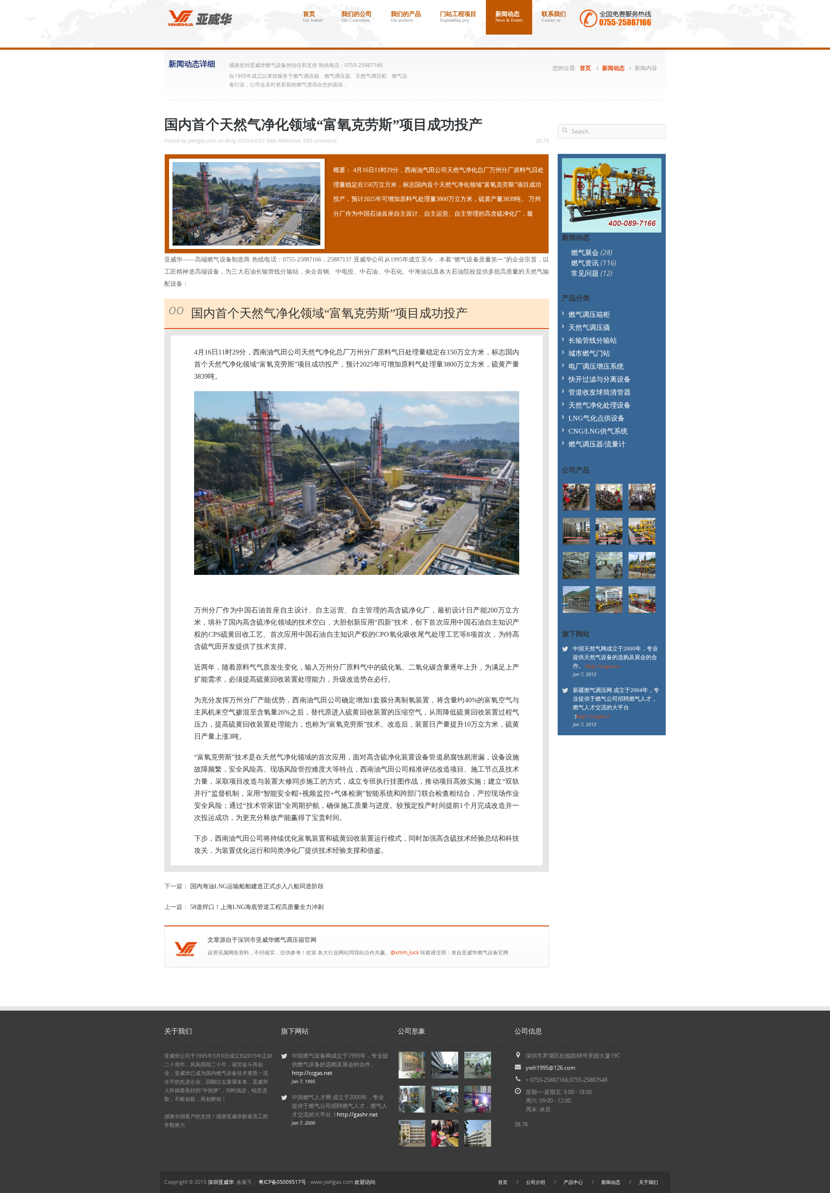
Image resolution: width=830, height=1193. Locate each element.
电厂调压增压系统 (596, 366)
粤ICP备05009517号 (282, 1182)
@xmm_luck (404, 952)
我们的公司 (357, 16)
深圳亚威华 (221, 1182)
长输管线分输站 (592, 340)
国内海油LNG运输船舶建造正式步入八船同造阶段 (257, 886)
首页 (312, 16)
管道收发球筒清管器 (599, 392)
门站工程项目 (458, 16)
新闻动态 (509, 16)
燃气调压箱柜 (589, 314)
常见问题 (592, 273)
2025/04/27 (251, 140)
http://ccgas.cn (602, 666)
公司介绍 (535, 1182)
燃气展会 (592, 252)
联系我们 (554, 16)
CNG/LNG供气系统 (598, 431)
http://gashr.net (357, 1114)
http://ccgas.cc (593, 716)
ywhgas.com (202, 140)
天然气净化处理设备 (599, 405)
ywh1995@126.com (550, 1068)
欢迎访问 (364, 1182)
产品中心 (573, 1182)
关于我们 (648, 1182)
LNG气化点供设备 (596, 418)
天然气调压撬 (589, 327)
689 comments (320, 140)
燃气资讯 (593, 263)
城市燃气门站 (589, 353)
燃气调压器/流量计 (597, 444)
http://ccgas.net (312, 1073)
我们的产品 (406, 16)
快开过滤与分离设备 (599, 379)
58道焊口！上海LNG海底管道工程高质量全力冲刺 (257, 907)
